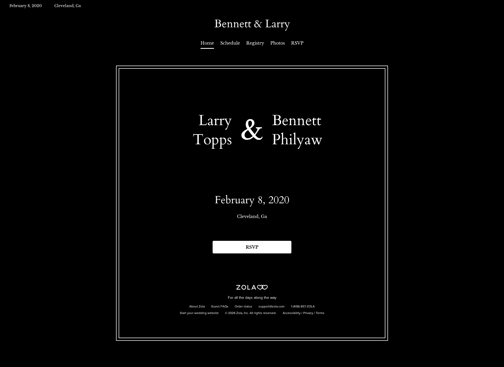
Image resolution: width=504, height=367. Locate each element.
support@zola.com (272, 306)
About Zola (197, 306)
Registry (255, 43)
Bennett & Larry (252, 23)
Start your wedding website (199, 313)
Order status (243, 306)
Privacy (308, 313)
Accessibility (292, 313)
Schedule (230, 43)
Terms (320, 313)
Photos (277, 43)
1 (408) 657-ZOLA (303, 306)
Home (207, 43)
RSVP (297, 43)
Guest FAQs (219, 306)
